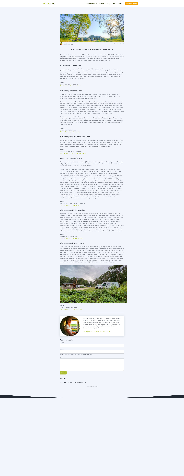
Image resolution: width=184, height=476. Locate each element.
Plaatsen (63, 372)
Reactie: (62, 357)
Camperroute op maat (131, 3)
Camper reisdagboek (91, 3)
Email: (61, 349)
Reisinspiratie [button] (117, 3)
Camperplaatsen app (105, 3)
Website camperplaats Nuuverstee (70, 86)
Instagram (102, 331)
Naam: (62, 342)
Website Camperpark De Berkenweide (71, 238)
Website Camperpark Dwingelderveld (71, 309)
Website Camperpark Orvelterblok (70, 205)
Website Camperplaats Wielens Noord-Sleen (73, 153)
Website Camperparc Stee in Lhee (70, 132)
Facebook (96, 331)
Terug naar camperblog (92, 386)
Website (85, 331)
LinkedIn (90, 331)
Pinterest (108, 331)
